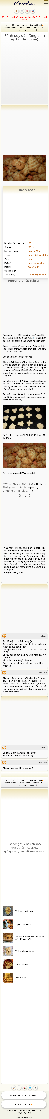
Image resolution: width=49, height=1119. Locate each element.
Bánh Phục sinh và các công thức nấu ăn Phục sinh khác (24, 18)
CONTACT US (24, 1113)
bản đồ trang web (25, 1118)
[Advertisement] (24, 67)
